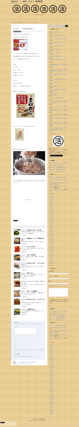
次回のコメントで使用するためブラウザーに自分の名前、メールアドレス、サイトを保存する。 (29, 350)
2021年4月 (52, 210)
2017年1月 (52, 245)
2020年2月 (52, 216)
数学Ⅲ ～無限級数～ (54, 94)
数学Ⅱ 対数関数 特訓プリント (57, 35)
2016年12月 (52, 247)
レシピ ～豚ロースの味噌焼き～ (30, 291)
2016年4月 (52, 263)
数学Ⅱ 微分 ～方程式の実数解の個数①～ (58, 169)
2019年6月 (52, 369)
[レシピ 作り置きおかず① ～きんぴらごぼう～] (17, 304)
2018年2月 (52, 229)
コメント (16, 326)
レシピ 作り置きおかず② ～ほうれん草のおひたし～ (27, 361)
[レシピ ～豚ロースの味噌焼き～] (17, 296)
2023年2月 (52, 202)
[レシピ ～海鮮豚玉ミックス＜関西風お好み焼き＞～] (17, 243)
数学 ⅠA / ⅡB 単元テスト (55, 52)
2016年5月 (52, 261)
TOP (12, 22)
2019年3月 (52, 371)
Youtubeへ (62, 151)
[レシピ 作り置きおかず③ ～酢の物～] (17, 235)
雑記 (37, 22)
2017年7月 (52, 235)
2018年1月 (52, 231)
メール (16, 341)
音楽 (30, 22)
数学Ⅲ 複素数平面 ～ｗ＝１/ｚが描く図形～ (58, 163)
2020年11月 (52, 212)
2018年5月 (52, 227)
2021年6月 (52, 206)
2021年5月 (52, 208)
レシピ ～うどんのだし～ (39, 419)
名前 (16, 337)
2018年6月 (52, 373)
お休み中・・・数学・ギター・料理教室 (27, 1)
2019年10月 (52, 367)
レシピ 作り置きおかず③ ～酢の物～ (31, 230)
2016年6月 (52, 259)
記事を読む (24, 235)
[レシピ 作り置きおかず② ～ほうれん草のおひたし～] (17, 268)
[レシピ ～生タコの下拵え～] (17, 251)
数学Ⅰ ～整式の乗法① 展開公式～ (57, 97)
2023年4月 (52, 198)
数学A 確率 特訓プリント (56, 56)
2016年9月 (52, 253)
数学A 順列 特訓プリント (56, 49)
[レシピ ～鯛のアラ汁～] (17, 278)
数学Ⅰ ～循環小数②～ (54, 86)
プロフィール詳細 (52, 157)
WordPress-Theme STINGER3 (39, 422)
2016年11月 (52, 249)
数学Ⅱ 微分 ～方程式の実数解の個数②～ (58, 167)
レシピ (27, 22)
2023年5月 (52, 196)
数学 (24, 22)
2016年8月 (52, 255)
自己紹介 (15, 22)
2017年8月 (52, 233)
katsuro (66, 179)
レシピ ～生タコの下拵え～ (28, 246)
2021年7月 (52, 204)
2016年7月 (52, 257)
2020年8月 (52, 214)
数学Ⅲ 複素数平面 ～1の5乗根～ (56, 165)
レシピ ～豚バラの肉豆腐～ (28, 255)
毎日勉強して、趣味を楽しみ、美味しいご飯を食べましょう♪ (39, 420)
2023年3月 (52, 200)
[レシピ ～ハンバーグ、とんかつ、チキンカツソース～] (17, 286)
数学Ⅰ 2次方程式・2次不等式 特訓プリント (59, 38)
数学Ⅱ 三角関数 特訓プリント (57, 45)
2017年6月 (52, 237)
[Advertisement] (39, 19)
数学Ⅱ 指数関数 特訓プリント (57, 31)
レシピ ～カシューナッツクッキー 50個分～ (58, 106)
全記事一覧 (20, 22)
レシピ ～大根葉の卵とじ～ (28, 309)
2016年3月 (52, 265)
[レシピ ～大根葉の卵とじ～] (17, 314)
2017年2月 (52, 243)
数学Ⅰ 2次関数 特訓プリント (56, 42)
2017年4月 (52, 241)
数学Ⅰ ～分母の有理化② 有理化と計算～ (58, 79)
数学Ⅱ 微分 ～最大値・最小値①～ (57, 171)
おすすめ (34, 22)
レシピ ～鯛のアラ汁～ (27, 273)
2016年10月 (52, 251)
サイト (16, 345)
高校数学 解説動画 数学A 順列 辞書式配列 (58, 114)
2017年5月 (52, 239)
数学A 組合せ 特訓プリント (56, 82)
